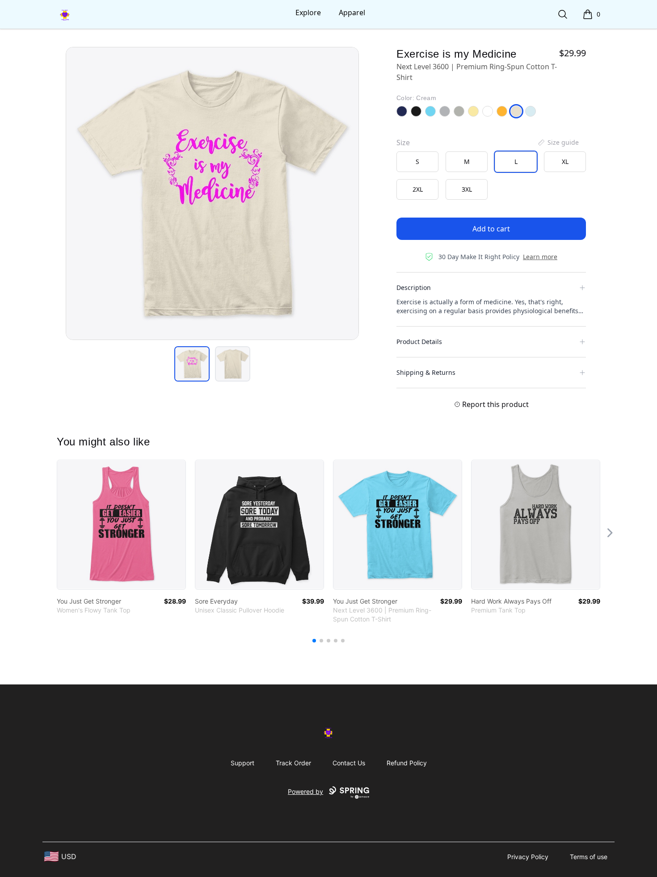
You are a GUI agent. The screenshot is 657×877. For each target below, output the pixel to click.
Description (413, 287)
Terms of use (588, 856)
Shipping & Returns (425, 372)
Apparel (352, 12)
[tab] (192, 364)
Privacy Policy (527, 856)
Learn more (540, 256)
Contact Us (349, 763)
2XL (418, 189)
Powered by (305, 791)
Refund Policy (407, 763)
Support (242, 763)
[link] (121, 524)
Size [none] (403, 142)
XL (565, 161)
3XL (467, 189)
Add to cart (491, 229)
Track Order (293, 763)
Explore (308, 12)
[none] (558, 142)
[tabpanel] (212, 193)
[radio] (417, 161)
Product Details (419, 341)
